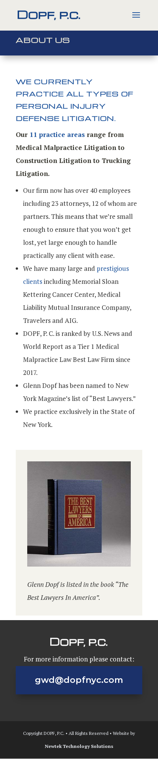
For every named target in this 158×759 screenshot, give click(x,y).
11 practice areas (57, 134)
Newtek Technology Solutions (79, 746)
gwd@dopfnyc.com (79, 680)
